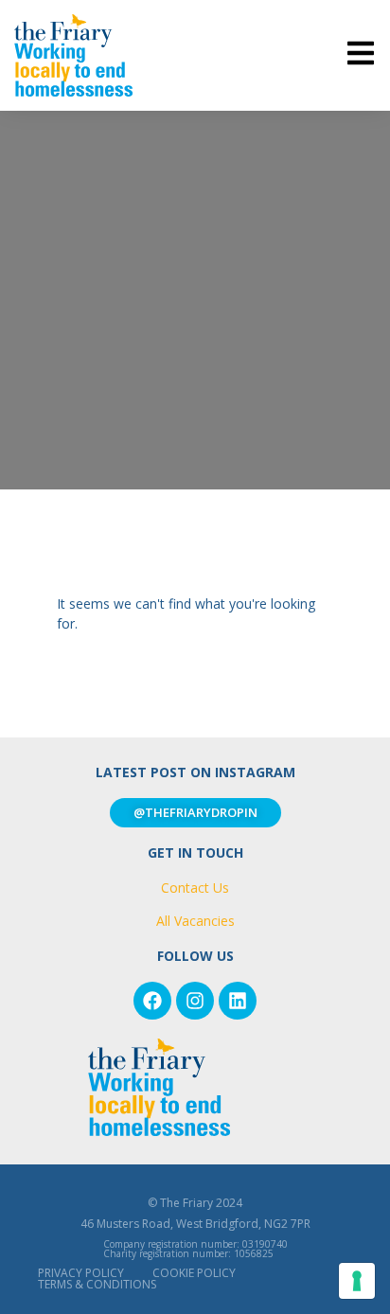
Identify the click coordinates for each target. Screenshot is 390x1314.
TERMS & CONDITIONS (97, 1284)
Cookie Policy (194, 1273)
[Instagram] (195, 1001)
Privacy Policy (81, 1273)
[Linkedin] (238, 1001)
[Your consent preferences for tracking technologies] (357, 1281)
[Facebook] (152, 1001)
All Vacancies (195, 921)
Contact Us (195, 888)
